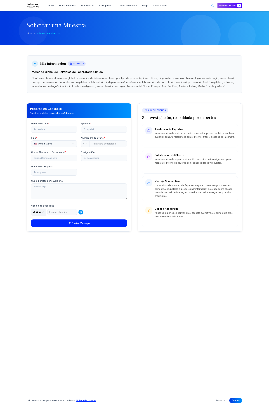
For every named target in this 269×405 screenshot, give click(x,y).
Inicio (29, 33)
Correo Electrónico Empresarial (48, 152)
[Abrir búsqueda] (212, 5)
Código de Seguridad (42, 205)
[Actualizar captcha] (80, 212)
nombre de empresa (42, 166)
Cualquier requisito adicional (47, 180)
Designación (88, 152)
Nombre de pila (40, 123)
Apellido (86, 123)
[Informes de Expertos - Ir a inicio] (33, 6)
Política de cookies (86, 400)
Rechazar (220, 400)
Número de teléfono (93, 138)
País (34, 138)
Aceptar (236, 400)
